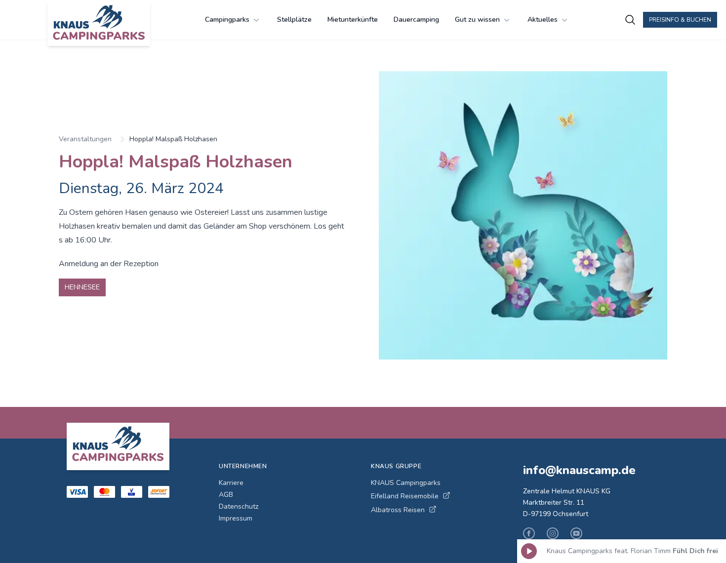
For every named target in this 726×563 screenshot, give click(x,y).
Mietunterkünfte (352, 19)
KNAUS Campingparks (406, 482)
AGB (226, 494)
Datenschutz (238, 506)
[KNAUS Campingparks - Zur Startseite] (98, 23)
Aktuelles (542, 19)
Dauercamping (416, 19)
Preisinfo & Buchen (680, 20)
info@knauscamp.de (579, 470)
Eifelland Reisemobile (405, 496)
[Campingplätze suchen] (630, 20)
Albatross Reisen (398, 510)
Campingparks (227, 19)
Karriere (231, 482)
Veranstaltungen (85, 139)
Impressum (235, 518)
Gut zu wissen (477, 19)
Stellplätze (294, 19)
